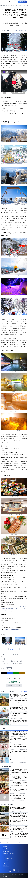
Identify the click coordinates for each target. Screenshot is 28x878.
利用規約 (5, 856)
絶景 (20, 663)
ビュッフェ (4, 661)
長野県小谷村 (9, 668)
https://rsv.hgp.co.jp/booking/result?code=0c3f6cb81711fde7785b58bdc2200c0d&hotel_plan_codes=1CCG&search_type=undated (14, 609)
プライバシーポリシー (7, 858)
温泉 (13, 663)
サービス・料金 (6, 848)
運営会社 (5, 846)
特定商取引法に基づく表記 (8, 853)
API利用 (4, 863)
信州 (17, 661)
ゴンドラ (7, 658)
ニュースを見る (23, 691)
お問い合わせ (6, 865)
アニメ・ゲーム (21, 5)
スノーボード (21, 658)
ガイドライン (6, 860)
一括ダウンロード (14, 649)
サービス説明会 (6, 851)
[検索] (15, 2)
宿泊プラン (9, 663)
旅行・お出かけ (15, 654)
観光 (23, 663)
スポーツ (15, 5)
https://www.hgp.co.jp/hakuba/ (11, 629)
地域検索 (5, 5)
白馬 (17, 663)
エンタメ (10, 5)
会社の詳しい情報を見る (14, 685)
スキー (16, 658)
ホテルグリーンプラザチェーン (20, 30)
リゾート (8, 661)
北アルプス (4, 663)
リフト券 (13, 661)
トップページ (4, 842)
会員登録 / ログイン (22, 1)
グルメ (10, 654)
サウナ (11, 658)
